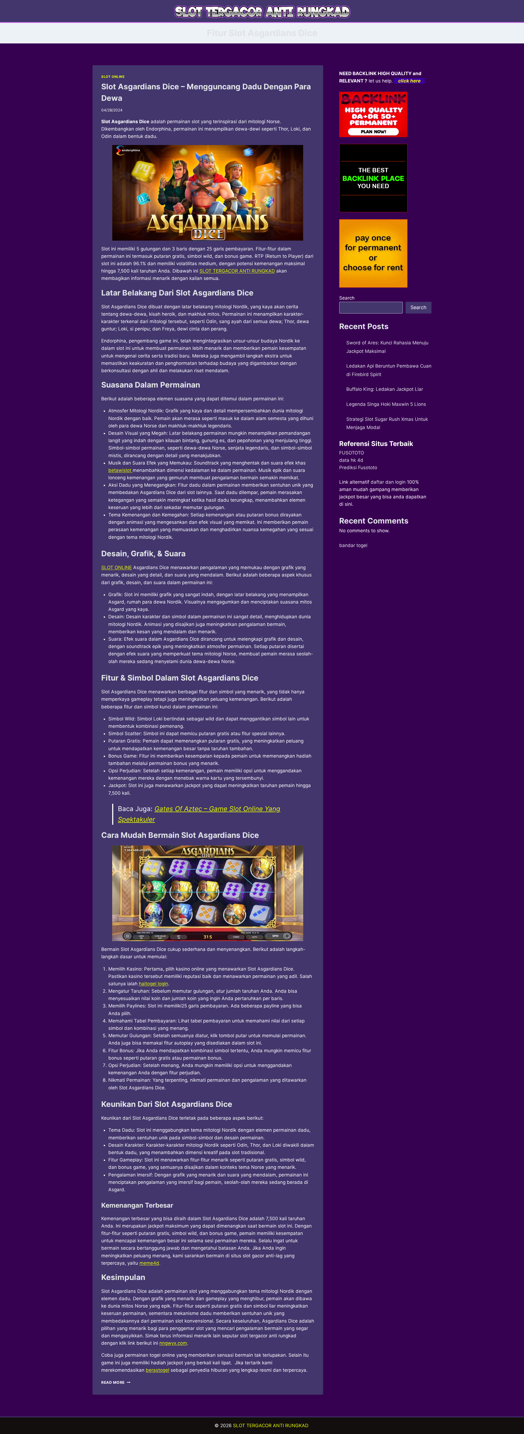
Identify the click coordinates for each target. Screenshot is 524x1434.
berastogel (157, 1370)
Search (347, 298)
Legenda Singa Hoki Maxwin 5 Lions (386, 404)
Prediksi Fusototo (358, 467)
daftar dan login (388, 482)
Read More (115, 1382)
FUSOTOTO (351, 453)
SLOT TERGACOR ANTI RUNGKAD (271, 1425)
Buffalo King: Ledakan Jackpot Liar (384, 389)
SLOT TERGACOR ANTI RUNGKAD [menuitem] (237, 271)
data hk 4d (351, 460)
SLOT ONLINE (113, 77)
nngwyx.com (173, 1343)
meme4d (149, 1263)
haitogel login (153, 983)
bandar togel (353, 545)
